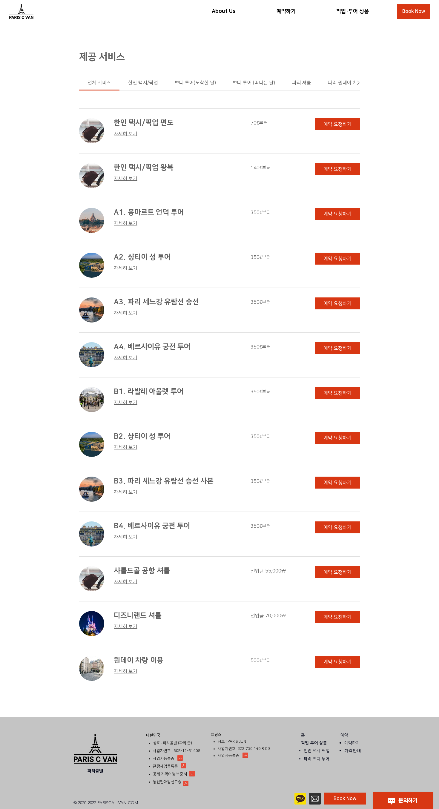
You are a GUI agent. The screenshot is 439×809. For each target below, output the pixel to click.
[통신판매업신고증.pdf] (186, 784)
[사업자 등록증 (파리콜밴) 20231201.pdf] (180, 758)
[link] (99, 82)
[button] (337, 124)
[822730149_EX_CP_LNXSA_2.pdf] (245, 756)
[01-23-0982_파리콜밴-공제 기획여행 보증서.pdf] (192, 774)
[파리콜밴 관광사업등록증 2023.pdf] (183, 766)
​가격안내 (352, 750)
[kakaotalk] (300, 799)
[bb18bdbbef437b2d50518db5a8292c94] (315, 799)
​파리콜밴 (95, 771)
